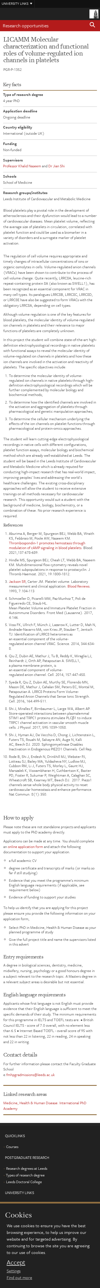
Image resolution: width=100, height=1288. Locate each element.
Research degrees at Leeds (26, 1168)
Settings (14, 1271)
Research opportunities (26, 25)
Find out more (19, 1277)
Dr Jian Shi (56, 166)
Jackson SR (17, 581)
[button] (92, 26)
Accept (16, 1262)
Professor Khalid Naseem (22, 166)
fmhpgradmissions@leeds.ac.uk (30, 1074)
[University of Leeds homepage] (93, 13)
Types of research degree (25, 1175)
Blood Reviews (78, 586)
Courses (12, 1146)
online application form (25, 846)
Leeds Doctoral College (24, 1182)
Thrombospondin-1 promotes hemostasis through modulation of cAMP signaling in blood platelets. (47, 545)
